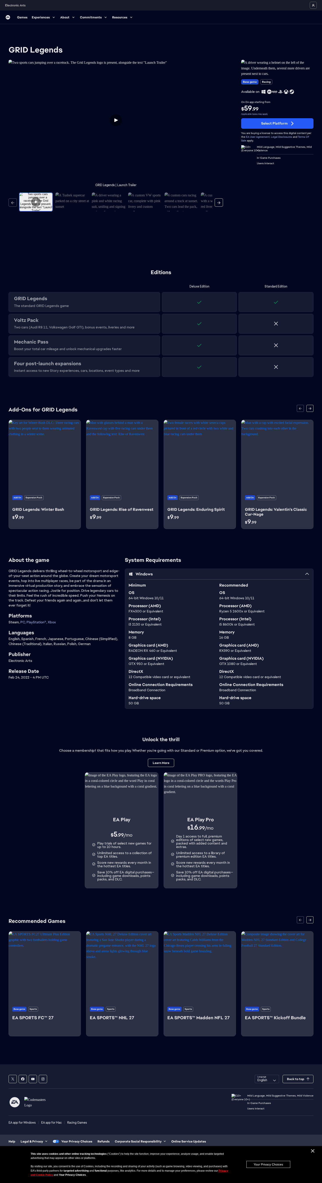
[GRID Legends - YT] (33, 1079)
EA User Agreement (258, 137)
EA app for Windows (22, 1123)
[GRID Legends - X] (13, 1079)
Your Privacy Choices (268, 1164)
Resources (119, 17)
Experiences (41, 17)
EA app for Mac (51, 1123)
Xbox (52, 622)
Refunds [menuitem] (103, 1141)
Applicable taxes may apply (254, 114)
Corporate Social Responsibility (138, 1141)
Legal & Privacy (32, 1141)
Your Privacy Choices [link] (76, 1141)
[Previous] (13, 202)
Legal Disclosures (281, 137)
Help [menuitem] (12, 1141)
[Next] (219, 202)
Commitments (91, 17)
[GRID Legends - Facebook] (23, 1079)
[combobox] (267, 1079)
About (64, 17)
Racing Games (77, 1123)
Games (22, 17)
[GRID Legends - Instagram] (43, 1079)
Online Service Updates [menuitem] (188, 1141)
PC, (23, 622)
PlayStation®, (37, 622)
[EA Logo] (8, 17)
